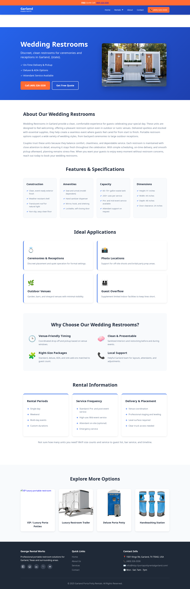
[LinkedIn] (36, 566)
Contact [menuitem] (140, 10)
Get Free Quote (65, 85)
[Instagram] (29, 566)
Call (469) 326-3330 (35, 85)
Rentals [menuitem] (117, 10)
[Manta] (49, 566)
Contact (75, 569)
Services (76, 565)
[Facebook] (23, 566)
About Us (76, 561)
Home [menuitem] (107, 10)
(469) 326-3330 (102, 2)
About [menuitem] (130, 10)
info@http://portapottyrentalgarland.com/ (147, 565)
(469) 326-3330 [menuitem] (158, 10)
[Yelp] (43, 566)
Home (75, 556)
